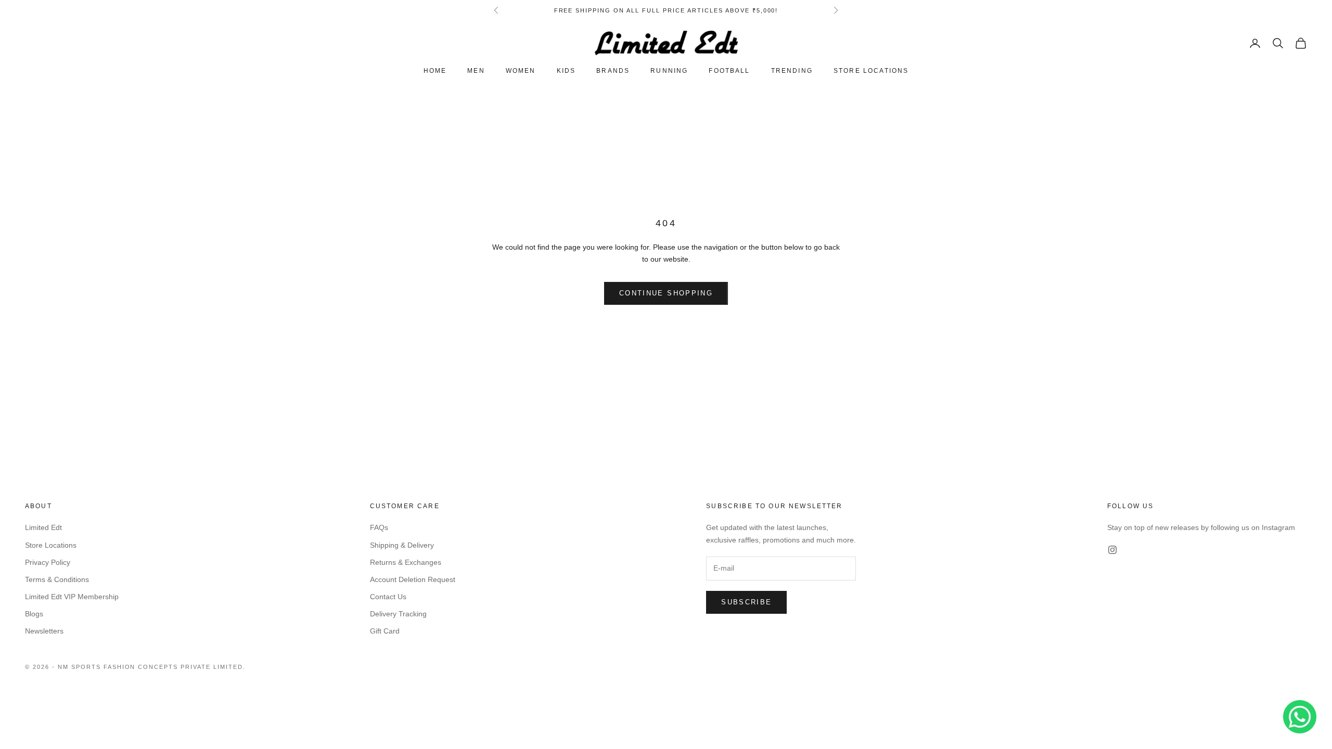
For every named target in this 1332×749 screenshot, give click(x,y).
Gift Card (385, 631)
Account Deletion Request (412, 579)
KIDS (566, 70)
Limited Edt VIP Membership (72, 596)
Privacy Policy (47, 562)
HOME (435, 70)
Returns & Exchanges (405, 562)
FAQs (379, 527)
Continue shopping (666, 293)
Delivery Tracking (398, 614)
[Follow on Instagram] (1112, 550)
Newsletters (44, 631)
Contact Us (388, 596)
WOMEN (521, 70)
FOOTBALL (729, 70)
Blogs (34, 614)
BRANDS (613, 70)
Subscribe (746, 602)
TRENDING (792, 70)
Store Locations (50, 545)
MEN (475, 70)
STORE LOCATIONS (871, 70)
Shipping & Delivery (402, 545)
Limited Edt (43, 527)
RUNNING (669, 70)
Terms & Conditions (57, 579)
